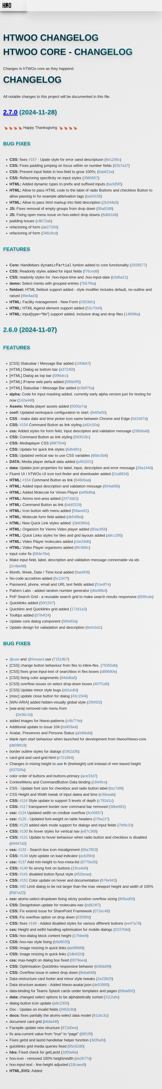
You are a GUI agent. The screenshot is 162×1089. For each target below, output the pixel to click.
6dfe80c (73, 449)
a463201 (85, 461)
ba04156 (93, 196)
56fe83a (69, 621)
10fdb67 (82, 363)
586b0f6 (72, 382)
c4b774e (74, 721)
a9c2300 (61, 1003)
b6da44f (50, 1021)
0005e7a (78, 406)
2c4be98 (18, 566)
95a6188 (105, 208)
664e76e (41, 554)
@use (14, 659)
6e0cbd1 (94, 627)
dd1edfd (70, 690)
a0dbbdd (84, 733)
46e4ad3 (29, 296)
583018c (82, 437)
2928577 (138, 265)
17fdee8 (80, 936)
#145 (32, 923)
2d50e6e (69, 1052)
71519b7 (60, 659)
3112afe (111, 997)
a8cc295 (114, 535)
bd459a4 (69, 727)
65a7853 (89, 849)
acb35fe (86, 856)
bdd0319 (73, 505)
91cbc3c (100, 1015)
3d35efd (97, 1040)
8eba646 (87, 972)
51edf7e (102, 584)
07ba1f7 (101, 819)
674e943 (108, 880)
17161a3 (78, 609)
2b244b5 (110, 202)
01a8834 (120, 474)
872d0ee (69, 1028)
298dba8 (141, 431)
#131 (24, 837)
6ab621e (105, 172)
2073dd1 (70, 498)
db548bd (75, 517)
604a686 (111, 486)
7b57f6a (88, 283)
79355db (109, 665)
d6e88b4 (99, 590)
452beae (83, 874)
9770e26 (89, 862)
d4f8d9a (87, 492)
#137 (22, 862)
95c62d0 (76, 1046)
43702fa (17, 770)
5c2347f (61, 578)
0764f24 (42, 615)
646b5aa (82, 480)
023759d (122, 929)
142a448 (26, 400)
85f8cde (145, 597)
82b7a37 (121, 165)
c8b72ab (44, 221)
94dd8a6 (68, 678)
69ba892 (126, 991)
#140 (24, 868)
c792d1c (105, 800)
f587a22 (17, 892)
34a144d (144, 468)
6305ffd (83, 917)
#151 (24, 880)
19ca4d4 (79, 868)
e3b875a (85, 388)
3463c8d (68, 1009)
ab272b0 (50, 227)
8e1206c (113, 159)
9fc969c (82, 547)
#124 (22, 813)
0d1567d (139, 418)
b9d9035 (61, 942)
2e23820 (104, 979)
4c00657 (94, 813)
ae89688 (76, 948)
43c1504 (79, 696)
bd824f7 (92, 905)
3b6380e (81, 523)
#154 (24, 425)
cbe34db (82, 541)
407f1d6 (101, 684)
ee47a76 (133, 923)
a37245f (67, 369)
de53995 (101, 985)
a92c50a (91, 425)
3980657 (91, 178)
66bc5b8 (99, 455)
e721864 (65, 757)
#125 (22, 819)
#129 (24, 825)
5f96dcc (60, 375)
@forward (36, 659)
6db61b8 (109, 215)
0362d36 (71, 751)
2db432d (76, 954)
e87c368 (89, 831)
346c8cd (50, 233)
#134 (24, 856)
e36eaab (107, 794)
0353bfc (87, 302)
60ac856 (99, 529)
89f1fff (86, 1034)
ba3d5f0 (114, 184)
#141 (24, 874)
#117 (24, 806)
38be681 (117, 806)
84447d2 (18, 843)
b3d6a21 (119, 277)
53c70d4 (94, 308)
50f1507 (47, 603)
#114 (24, 800)
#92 (23, 886)
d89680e (108, 671)
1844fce (99, 782)
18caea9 (78, 1064)
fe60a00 (98, 412)
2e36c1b (24, 714)
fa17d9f (116, 788)
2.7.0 (10, 112)
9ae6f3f (82, 572)
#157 (32, 159)
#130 (24, 831)
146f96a (132, 314)
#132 (22, 849)
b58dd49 (103, 966)
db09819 (18, 745)
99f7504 (58, 443)
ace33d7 (89, 776)
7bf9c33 (125, 825)
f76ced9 (91, 271)
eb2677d (83, 1058)
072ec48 (101, 911)
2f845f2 (94, 702)
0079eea (78, 960)
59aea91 (80, 511)
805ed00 (126, 899)
